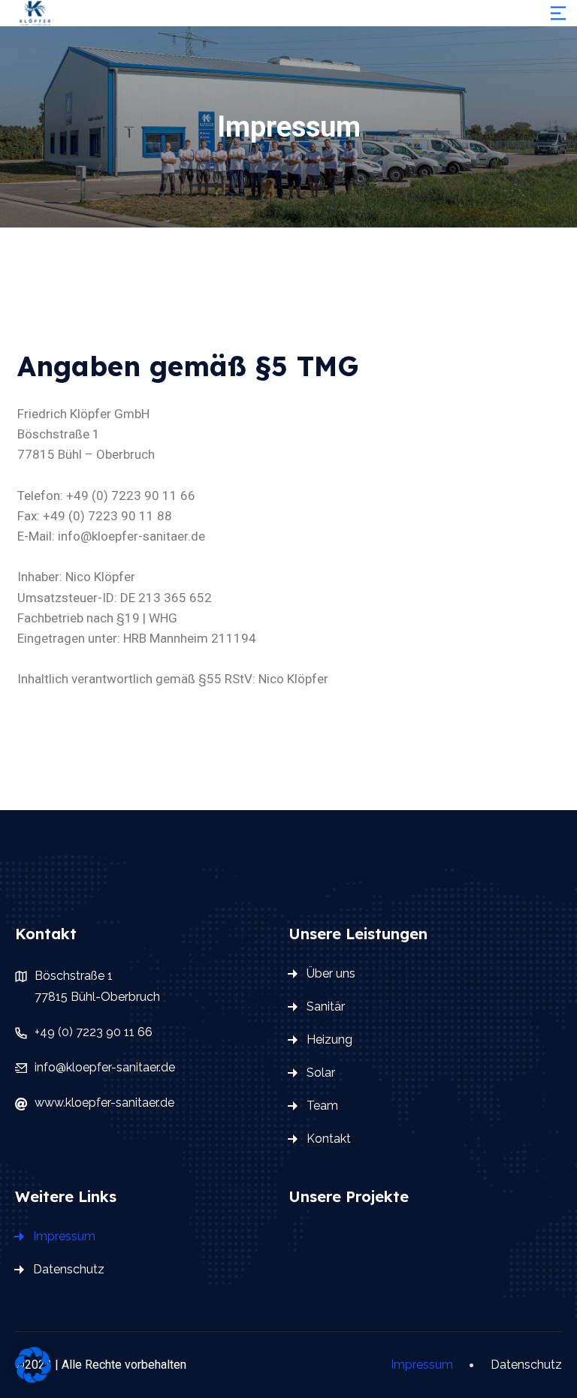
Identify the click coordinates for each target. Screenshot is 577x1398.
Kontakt (329, 1138)
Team (322, 1105)
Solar (321, 1072)
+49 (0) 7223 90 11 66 (94, 1032)
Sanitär (326, 1006)
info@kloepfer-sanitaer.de (105, 1067)
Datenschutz (68, 1269)
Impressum (64, 1236)
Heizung (329, 1039)
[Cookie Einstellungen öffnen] (33, 1363)
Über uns (331, 973)
